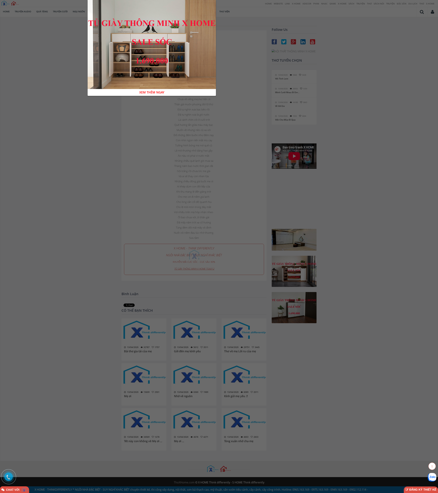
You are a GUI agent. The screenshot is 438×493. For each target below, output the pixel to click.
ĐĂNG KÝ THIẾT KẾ (422, 489)
